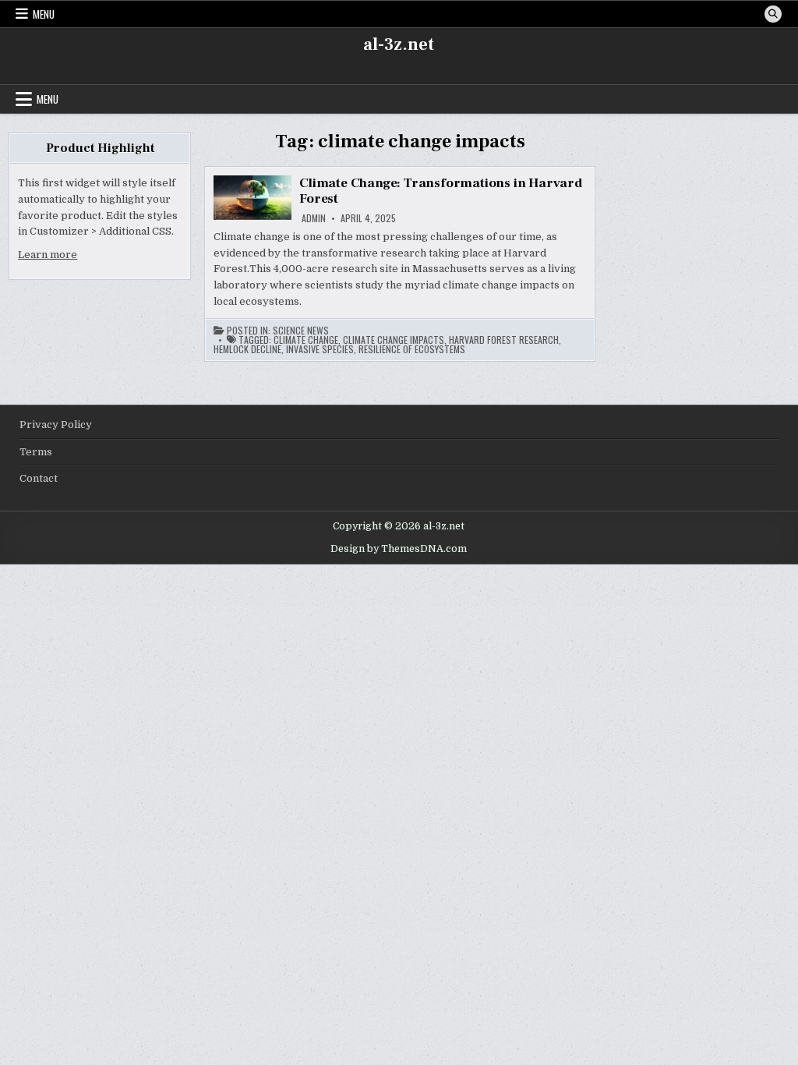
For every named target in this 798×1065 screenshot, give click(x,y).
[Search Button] (773, 14)
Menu (44, 14)
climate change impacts (393, 340)
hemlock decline (247, 349)
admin (314, 218)
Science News (301, 330)
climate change (306, 340)
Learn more (47, 254)
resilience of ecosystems (411, 349)
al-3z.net (398, 44)
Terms (35, 452)
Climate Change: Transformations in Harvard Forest (440, 191)
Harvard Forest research (504, 340)
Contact (38, 478)
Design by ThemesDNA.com (398, 548)
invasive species (320, 349)
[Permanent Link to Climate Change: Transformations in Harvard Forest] (252, 197)
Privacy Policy (55, 424)
